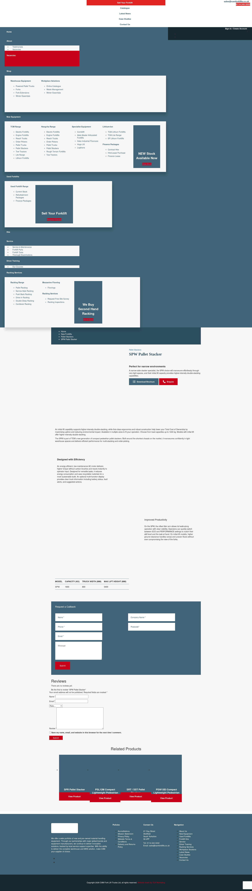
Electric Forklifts (22, 132)
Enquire (170, 381)
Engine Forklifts (22, 135)
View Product (74, 796)
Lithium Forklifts (22, 158)
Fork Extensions (22, 92)
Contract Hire (113, 149)
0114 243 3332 (153, 843)
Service (182, 841)
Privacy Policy (123, 836)
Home (63, 331)
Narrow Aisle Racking (24, 291)
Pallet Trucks (21, 145)
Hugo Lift (81, 144)
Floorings (51, 287)
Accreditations (124, 831)
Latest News (184, 852)
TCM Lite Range (114, 135)
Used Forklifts (185, 836)
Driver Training (185, 844)
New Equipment (185, 833)
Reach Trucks (21, 138)
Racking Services (186, 847)
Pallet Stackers (22, 148)
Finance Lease (114, 156)
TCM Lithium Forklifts (116, 132)
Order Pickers (21, 141)
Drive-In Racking (23, 297)
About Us (183, 831)
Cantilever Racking (23, 304)
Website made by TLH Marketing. (151, 882)
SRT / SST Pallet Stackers (136, 791)
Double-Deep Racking (25, 300)
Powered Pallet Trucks (25, 86)
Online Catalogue (53, 86)
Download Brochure (146, 381)
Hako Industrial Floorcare (87, 141)
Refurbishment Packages (22, 196)
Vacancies (183, 857)
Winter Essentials (23, 96)
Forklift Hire (184, 839)
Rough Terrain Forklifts (55, 151)
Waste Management (54, 89)
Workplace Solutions (187, 849)
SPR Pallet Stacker (74, 789)
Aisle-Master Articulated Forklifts (87, 136)
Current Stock (21, 191)
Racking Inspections (56, 302)
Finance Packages (23, 200)
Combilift (80, 132)
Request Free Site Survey (58, 298)
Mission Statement (125, 833)
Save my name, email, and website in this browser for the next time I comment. (86, 732)
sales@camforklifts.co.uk (159, 845)
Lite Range (20, 154)
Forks (18, 89)
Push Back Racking (24, 294)
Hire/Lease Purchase (116, 152)
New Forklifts (66, 334)
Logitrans (81, 147)
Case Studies (184, 854)
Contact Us (183, 860)
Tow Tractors (21, 151)
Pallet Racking (22, 287)
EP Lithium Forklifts (116, 138)
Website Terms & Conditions (125, 840)
